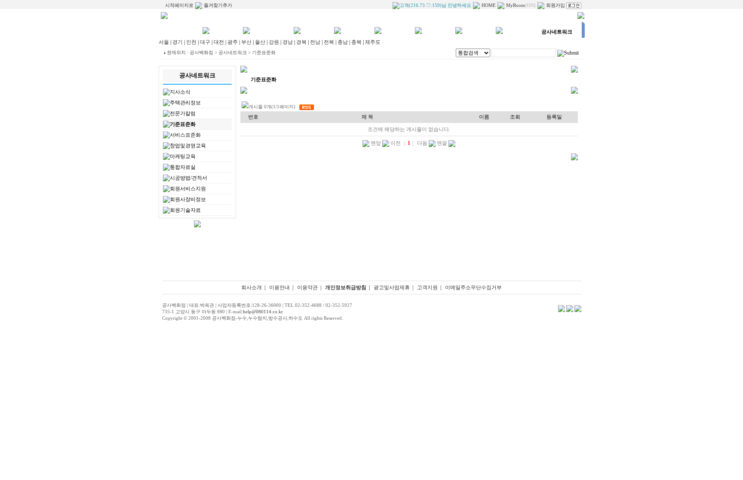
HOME (489, 5)
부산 (246, 42)
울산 (260, 42)
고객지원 (427, 287)
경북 (301, 42)
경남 (287, 42)
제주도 (373, 42)
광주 (232, 42)
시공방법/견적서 (188, 178)
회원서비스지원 (188, 189)
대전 (219, 42)
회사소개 (251, 287)
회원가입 (555, 5)
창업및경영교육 (188, 146)
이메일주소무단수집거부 (473, 287)
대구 (205, 42)
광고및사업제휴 (392, 287)
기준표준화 (183, 124)
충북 (356, 42)
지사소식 (180, 92)
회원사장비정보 (188, 199)
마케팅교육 (183, 156)
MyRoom (521, 5)
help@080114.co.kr (263, 311)
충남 (343, 42)
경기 (177, 42)
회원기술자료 (185, 210)
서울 (164, 42)
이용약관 (307, 287)
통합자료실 (183, 167)
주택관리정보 (185, 103)
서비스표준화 (185, 135)
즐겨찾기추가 (218, 5)
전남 (315, 42)
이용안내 (279, 287)
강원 (274, 42)
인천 (191, 42)
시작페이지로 (179, 5)
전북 (329, 42)
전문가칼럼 (183, 113)
